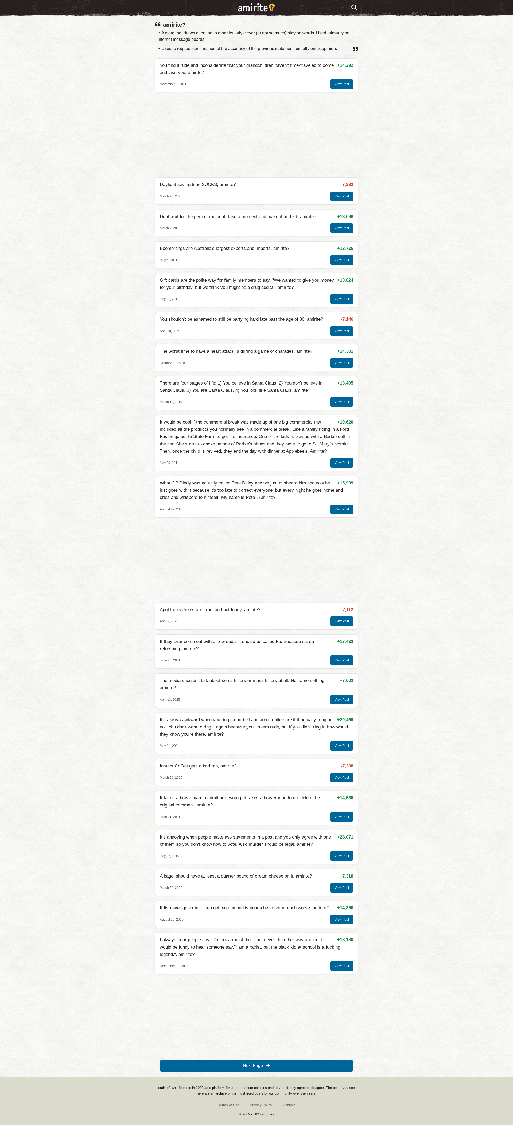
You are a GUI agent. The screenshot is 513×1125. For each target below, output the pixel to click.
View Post (342, 84)
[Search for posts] (354, 7)
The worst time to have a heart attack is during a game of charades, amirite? (236, 351)
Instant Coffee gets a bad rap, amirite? (198, 766)
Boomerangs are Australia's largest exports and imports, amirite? (224, 248)
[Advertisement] (256, 135)
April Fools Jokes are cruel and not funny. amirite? (210, 609)
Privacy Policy (261, 1105)
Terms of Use (228, 1105)
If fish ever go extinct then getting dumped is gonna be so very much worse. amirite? (244, 907)
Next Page (253, 1065)
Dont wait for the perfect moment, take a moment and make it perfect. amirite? (238, 216)
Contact (289, 1105)
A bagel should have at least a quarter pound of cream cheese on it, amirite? (236, 876)
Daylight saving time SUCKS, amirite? (198, 184)
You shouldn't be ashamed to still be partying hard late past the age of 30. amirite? (241, 319)
